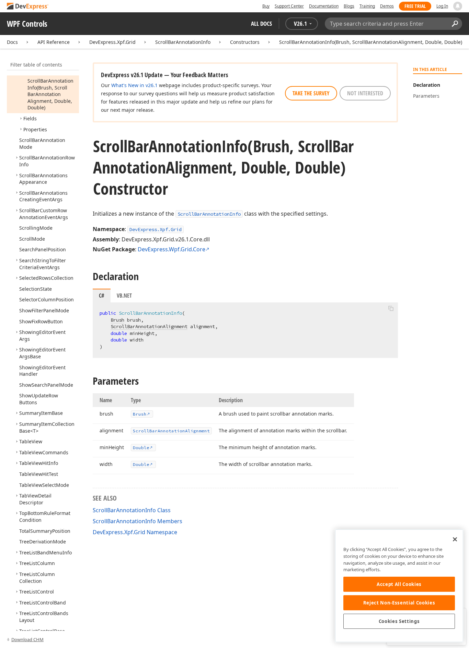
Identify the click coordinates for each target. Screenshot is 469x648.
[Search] (454, 23)
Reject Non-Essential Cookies (399, 603)
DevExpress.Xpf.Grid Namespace (135, 532)
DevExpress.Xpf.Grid (112, 42)
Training (367, 6)
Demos (387, 6)
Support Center (289, 6)
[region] (399, 586)
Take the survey (311, 93)
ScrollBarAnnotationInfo (182, 42)
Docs (12, 42)
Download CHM (27, 639)
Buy (266, 6)
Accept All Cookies (399, 584)
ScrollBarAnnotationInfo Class (132, 510)
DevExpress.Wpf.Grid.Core (171, 249)
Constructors (245, 42)
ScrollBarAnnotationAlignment (149, 326)
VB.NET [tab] (124, 295)
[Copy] (390, 308)
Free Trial (415, 6)
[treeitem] (50, 94)
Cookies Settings (399, 621)
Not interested (365, 93)
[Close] (454, 539)
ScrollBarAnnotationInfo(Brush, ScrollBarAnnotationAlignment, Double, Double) (370, 42)
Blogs (349, 6)
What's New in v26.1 (134, 85)
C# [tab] (101, 295)
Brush (117, 320)
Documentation (324, 6)
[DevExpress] (28, 7)
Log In (442, 6)
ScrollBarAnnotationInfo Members (137, 521)
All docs (261, 23)
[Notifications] (457, 6)
